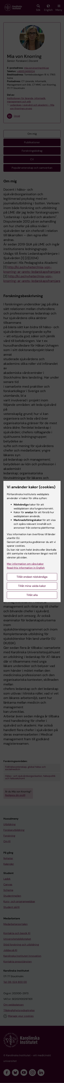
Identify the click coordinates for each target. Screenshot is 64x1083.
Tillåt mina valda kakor (32, 586)
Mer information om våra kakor (25, 564)
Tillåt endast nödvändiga (32, 577)
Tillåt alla (32, 595)
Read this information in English (26, 567)
